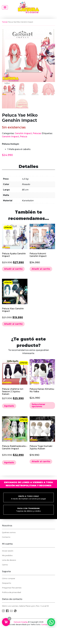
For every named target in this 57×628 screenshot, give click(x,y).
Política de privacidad (11, 592)
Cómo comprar (8, 578)
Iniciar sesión (7, 551)
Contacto (6, 537)
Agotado (9, 406)
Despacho (6, 583)
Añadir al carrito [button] (13, 269)
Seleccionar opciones (38, 405)
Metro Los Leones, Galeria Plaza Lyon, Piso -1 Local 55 (25, 606)
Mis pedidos (7, 555)
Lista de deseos (9, 560)
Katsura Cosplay (21, 622)
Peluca (23, 136)
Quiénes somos (9, 532)
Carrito (5, 565)
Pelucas (37, 133)
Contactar (45, 624)
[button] (50, 33)
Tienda (4, 22)
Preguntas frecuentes (11, 588)
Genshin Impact (23, 133)
